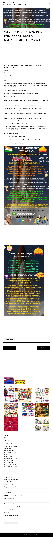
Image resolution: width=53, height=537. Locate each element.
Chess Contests (7, 448)
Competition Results (9, 487)
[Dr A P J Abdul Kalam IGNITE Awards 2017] (42, 424)
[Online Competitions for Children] (11, 424)
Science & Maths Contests (10, 471)
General (6, 492)
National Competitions (9, 501)
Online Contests (8, 504)
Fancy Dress (7, 456)
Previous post (9, 348)
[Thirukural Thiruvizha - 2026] (42, 410)
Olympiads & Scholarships (10, 462)
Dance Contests (7, 450)
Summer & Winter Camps (10, 506)
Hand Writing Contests (9, 458)
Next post (43, 348)
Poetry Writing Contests (9, 467)
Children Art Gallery (9, 443)
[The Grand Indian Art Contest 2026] (11, 395)
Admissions (7, 438)
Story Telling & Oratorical (9, 477)
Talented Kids (7, 509)
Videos (6, 512)
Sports (5, 475)
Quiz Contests (7, 469)
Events (5, 490)
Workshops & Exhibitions (10, 515)
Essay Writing (7, 454)
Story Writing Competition (10, 479)
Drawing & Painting (8, 452)
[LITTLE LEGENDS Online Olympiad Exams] (28, 410)
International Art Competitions (11, 495)
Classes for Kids (8, 484)
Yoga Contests (7, 481)
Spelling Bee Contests (9, 473)
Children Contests (9, 339)
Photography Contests (9, 464)
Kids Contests (8, 2)
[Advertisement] (26, 54)
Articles (6, 440)
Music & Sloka (7, 460)
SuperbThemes (36, 534)
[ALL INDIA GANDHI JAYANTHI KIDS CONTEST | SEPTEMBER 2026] (42, 395)
